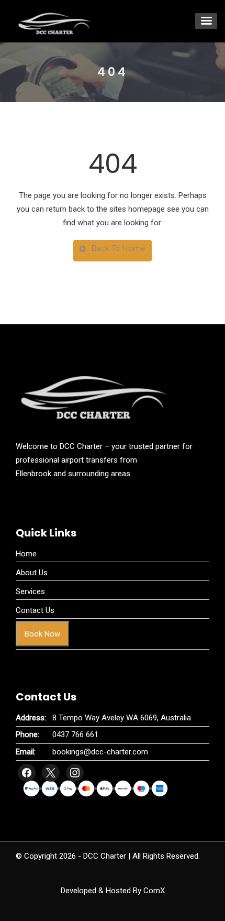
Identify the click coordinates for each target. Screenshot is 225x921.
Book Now (42, 634)
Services (30, 591)
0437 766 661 (75, 734)
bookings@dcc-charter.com (100, 751)
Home (26, 553)
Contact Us (35, 610)
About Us (32, 572)
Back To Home (118, 248)
